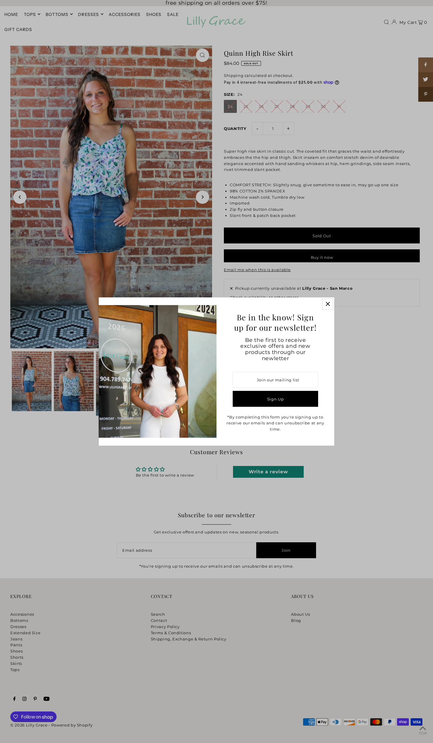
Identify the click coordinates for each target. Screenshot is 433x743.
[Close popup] (328, 304)
